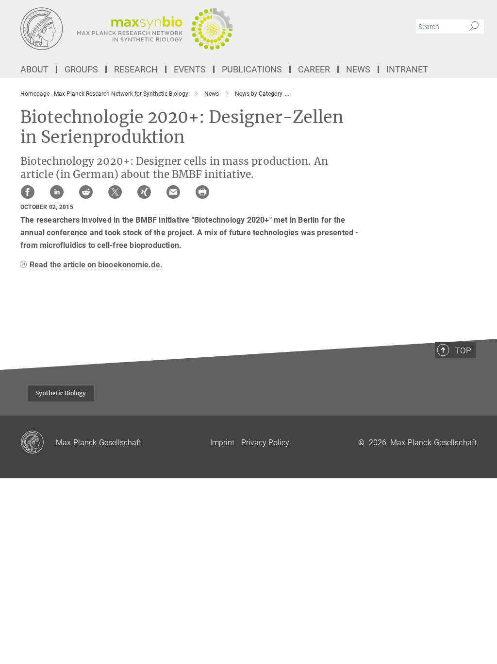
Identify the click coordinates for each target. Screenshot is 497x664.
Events (190, 69)
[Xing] (144, 192)
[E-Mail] (173, 192)
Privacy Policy (265, 442)
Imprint (222, 442)
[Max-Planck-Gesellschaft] (38, 442)
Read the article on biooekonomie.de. (96, 264)
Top (463, 350)
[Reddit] (86, 192)
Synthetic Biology (60, 393)
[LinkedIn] (57, 192)
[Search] (474, 27)
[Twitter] (115, 192)
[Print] (202, 192)
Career (314, 69)
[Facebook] (27, 192)
